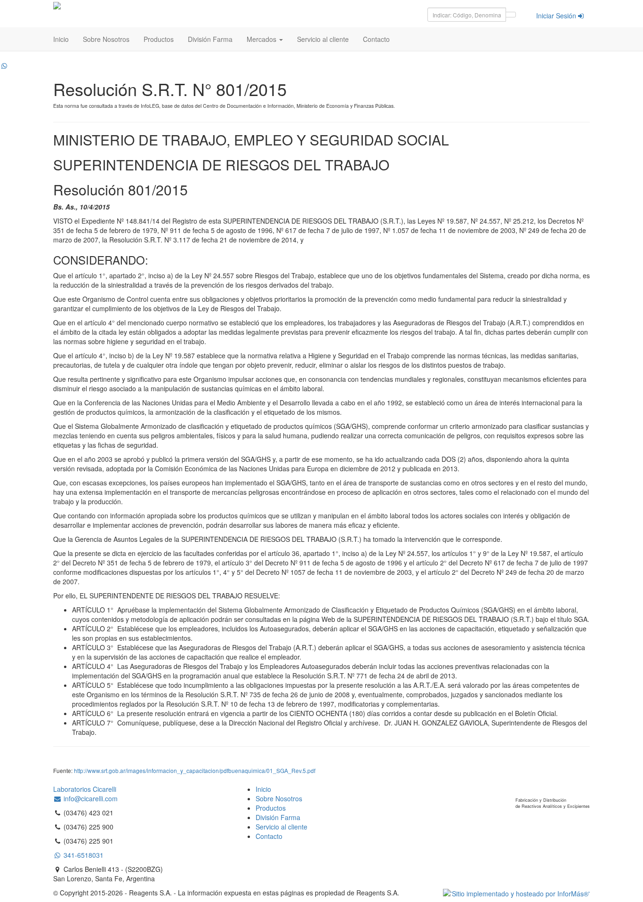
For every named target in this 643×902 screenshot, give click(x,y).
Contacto (376, 39)
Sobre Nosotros (106, 39)
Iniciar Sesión (557, 15)
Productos (159, 39)
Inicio (61, 39)
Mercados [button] (262, 39)
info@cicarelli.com (90, 798)
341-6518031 (83, 855)
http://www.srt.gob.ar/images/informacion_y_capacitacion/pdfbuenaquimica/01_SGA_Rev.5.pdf (194, 770)
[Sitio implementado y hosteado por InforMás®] (516, 892)
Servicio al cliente (323, 39)
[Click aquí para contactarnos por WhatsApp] (4, 65)
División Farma (210, 39)
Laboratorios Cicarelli (84, 789)
